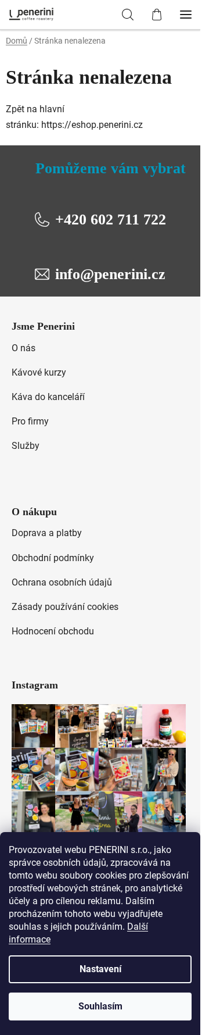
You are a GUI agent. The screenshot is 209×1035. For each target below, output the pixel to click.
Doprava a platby (47, 532)
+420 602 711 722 (110, 219)
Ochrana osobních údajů (62, 582)
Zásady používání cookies (65, 606)
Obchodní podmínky (53, 557)
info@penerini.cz (110, 274)
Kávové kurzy (39, 372)
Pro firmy (30, 421)
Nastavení (100, 969)
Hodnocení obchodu (53, 631)
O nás (23, 348)
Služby (25, 445)
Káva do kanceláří (48, 396)
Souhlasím (100, 1006)
